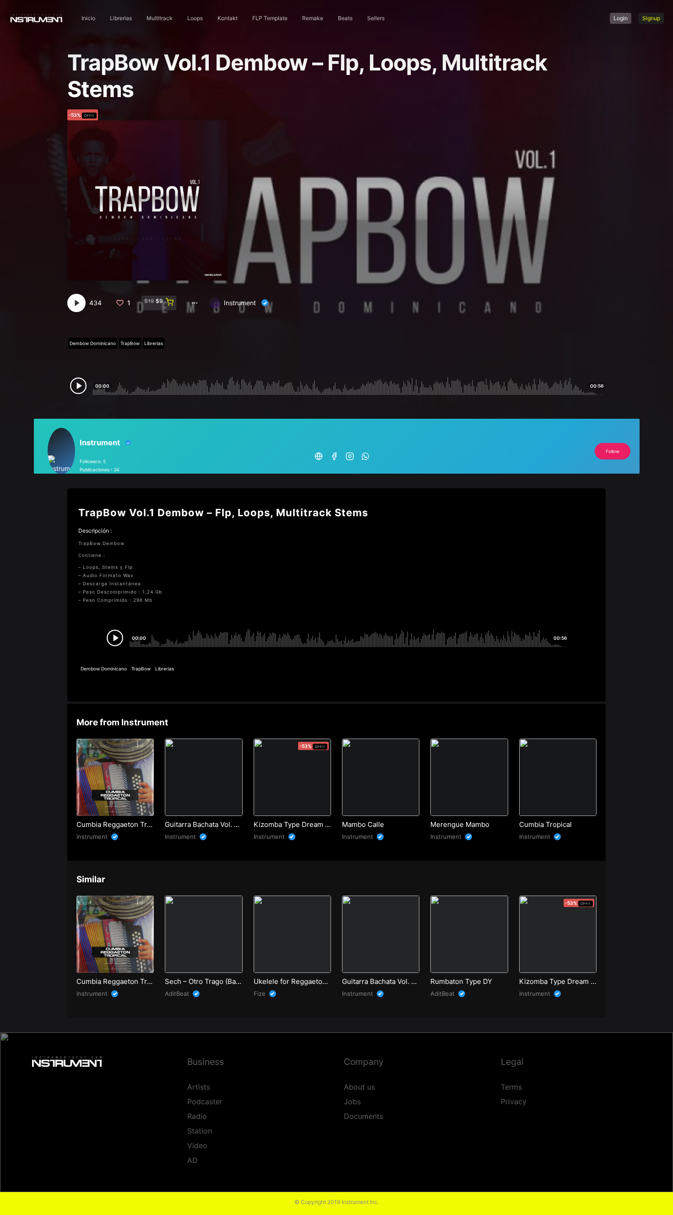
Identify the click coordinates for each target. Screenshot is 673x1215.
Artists (198, 1086)
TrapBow (130, 343)
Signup (651, 18)
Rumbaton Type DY (461, 981)
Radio (197, 1116)
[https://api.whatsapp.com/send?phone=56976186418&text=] (365, 455)
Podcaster (205, 1101)
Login (620, 18)
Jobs (352, 1101)
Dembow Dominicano (93, 343)
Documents (363, 1116)
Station (199, 1130)
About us (359, 1086)
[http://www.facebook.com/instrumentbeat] (334, 455)
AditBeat (177, 993)
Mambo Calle (363, 824)
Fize (260, 993)
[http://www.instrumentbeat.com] (318, 455)
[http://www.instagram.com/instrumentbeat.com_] (350, 455)
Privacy (513, 1101)
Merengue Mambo (459, 824)
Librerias (153, 343)
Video (197, 1145)
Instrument (240, 303)
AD (192, 1160)
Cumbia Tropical (545, 824)
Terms (511, 1086)
